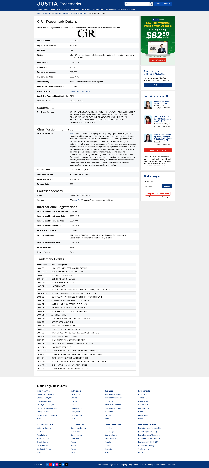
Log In (158, 3)
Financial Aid (143, 401)
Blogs (140, 412)
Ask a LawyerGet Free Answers (154, 72)
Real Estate (109, 412)
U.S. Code (41, 431)
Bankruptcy (75, 394)
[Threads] (60, 464)
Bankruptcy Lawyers (45, 394)
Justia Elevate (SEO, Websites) (150, 438)
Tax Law (107, 415)
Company (123, 465)
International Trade (112, 408)
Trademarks (47, 13)
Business (108, 391)
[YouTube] (50, 464)
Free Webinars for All (156, 96)
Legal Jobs (108, 428)
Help (130, 465)
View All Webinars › (158, 150)
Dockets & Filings (44, 449)
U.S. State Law (77, 424)
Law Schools (86, 9)
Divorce (74, 401)
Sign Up (167, 3)
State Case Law (77, 435)
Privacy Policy (153, 465)
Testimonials (143, 449)
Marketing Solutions (126, 9)
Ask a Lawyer (56, 9)
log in (77, 200)
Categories (57, 13)
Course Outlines (144, 405)
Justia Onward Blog (146, 445)
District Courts (43, 445)
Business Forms (110, 435)
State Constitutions (79, 428)
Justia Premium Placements (149, 435)
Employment (109, 401)
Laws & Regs (98, 9)
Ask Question (157, 85)
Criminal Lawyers (44, 401)
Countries (108, 449)
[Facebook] (53, 464)
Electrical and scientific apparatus (74, 13)
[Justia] (47, 4)
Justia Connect (102, 465)
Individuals (76, 391)
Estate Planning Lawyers (47, 408)
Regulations (42, 435)
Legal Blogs (109, 431)
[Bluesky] (63, 464)
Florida (73, 442)
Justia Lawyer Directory (147, 431)
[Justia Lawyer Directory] (69, 464)
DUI (72, 405)
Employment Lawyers (45, 405)
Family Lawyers (43, 412)
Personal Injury (77, 415)
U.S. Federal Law (45, 424)
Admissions (142, 398)
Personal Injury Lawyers (47, 415)
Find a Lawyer (43, 9)
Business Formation (112, 394)
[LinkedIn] (47, 464)
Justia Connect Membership (149, 428)
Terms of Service (139, 465)
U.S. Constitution (44, 428)
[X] (66, 464)
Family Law (75, 412)
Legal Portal (113, 465)
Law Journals (143, 408)
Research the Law (71, 9)
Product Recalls (110, 438)
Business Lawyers (44, 398)
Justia (39, 13)
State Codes (75, 431)
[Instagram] (57, 464)
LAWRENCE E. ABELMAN (80, 91)
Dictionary (142, 394)
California (75, 438)
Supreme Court (43, 438)
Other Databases (112, 424)
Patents (107, 442)
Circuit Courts (42, 442)
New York (75, 445)
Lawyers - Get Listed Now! (158, 194)
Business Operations (113, 398)
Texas (73, 449)
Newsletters (111, 9)
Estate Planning (77, 408)
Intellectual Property (112, 405)
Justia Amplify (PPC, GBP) (148, 442)
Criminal (74, 398)
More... (39, 418)
